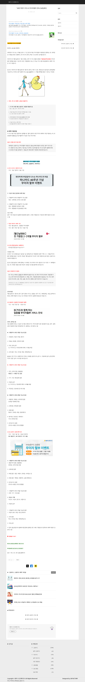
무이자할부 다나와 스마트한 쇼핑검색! (18, 33)
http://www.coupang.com (14, 21)
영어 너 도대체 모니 (15, 627)
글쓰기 (59, 26)
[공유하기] (11, 560)
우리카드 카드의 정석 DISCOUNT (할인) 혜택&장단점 (28, 594)
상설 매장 (43, 672)
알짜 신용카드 (43, 651)
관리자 (59, 23)
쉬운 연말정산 (43, 661)
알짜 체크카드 (43, 658)
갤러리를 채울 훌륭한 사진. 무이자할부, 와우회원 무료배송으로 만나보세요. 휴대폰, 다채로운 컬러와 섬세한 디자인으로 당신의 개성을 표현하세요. (31, 26)
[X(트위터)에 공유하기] (27, 566)
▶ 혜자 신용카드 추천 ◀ (31, 615)
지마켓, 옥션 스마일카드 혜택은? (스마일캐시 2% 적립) (28, 602)
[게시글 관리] (13, 560)
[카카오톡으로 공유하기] (35, 566)
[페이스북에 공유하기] (31, 566)
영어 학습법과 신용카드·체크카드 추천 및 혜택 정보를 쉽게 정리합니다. (23, 628)
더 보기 (53, 572)
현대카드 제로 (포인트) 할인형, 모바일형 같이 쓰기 (27, 578)
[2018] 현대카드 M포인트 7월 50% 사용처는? (26, 586)
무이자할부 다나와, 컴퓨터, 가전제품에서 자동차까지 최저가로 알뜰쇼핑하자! (26, 35)
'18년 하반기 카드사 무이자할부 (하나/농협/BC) (31, 8)
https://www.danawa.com (14, 31)
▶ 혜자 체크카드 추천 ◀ (31, 619)
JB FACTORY (74, 678)
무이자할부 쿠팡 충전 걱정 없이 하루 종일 (19, 23)
